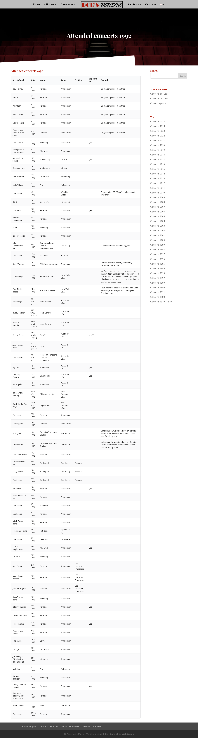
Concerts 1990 (157, 287)
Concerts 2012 (157, 183)
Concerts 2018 (157, 154)
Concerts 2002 (157, 230)
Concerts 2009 (157, 197)
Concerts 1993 (157, 273)
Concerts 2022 (157, 135)
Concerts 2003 (157, 225)
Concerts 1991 (157, 292)
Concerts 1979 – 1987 (161, 301)
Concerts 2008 (157, 202)
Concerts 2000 (157, 240)
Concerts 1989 (157, 282)
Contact (97, 726)
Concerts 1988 (157, 296)
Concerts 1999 (157, 244)
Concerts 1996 (157, 259)
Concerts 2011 (157, 187)
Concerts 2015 (157, 168)
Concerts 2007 (157, 206)
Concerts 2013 (157, 178)
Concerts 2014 (157, 173)
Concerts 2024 (157, 126)
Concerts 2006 (157, 211)
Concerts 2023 (157, 130)
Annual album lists (70, 726)
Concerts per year (159, 93)
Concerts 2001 (157, 235)
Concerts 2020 (157, 145)
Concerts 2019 (157, 149)
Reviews (86, 726)
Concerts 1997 (157, 254)
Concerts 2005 (157, 216)
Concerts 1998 (157, 249)
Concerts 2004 (157, 221)
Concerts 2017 (157, 159)
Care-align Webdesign (122, 733)
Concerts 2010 (157, 192)
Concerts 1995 (157, 263)
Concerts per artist (159, 98)
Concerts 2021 (157, 140)
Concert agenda (158, 103)
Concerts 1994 (157, 268)
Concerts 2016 (157, 164)
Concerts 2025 (157, 121)
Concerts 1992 (157, 277)
